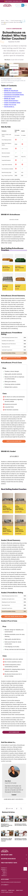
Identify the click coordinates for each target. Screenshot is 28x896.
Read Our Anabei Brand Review (14, 616)
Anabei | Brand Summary (11, 100)
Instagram (3, 869)
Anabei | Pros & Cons (10, 104)
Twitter (4, 874)
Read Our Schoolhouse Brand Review (12, 358)
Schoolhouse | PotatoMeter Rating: (14, 94)
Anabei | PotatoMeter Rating (12, 102)
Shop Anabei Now (14, 732)
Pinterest (4, 875)
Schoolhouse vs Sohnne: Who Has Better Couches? (21, 825)
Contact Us (4, 890)
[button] (20, 5)
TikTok (4, 872)
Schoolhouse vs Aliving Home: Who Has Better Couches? (6, 840)
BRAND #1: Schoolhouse (11, 90)
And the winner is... (9, 106)
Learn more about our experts (13, 799)
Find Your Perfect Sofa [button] (9, 863)
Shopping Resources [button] (8, 859)
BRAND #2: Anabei (9, 98)
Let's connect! (4, 884)
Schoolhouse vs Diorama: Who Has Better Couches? (21, 839)
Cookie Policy (11, 890)
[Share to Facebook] (17, 808)
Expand (14, 794)
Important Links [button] (6, 855)
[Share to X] (21, 808)
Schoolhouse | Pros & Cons (12, 96)
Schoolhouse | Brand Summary (13, 92)
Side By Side (7, 88)
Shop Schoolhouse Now (14, 441)
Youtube (4, 871)
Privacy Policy (19, 890)
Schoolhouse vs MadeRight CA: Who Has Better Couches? (6, 825)
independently (6, 78)
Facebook (3, 867)
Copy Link (10, 808)
